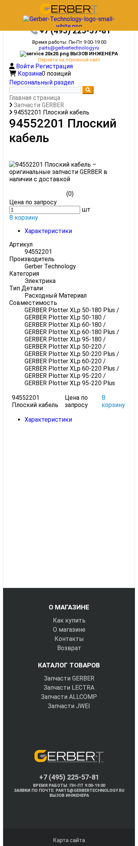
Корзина (30, 73)
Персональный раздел (41, 82)
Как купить (69, 620)
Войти (25, 66)
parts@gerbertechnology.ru (69, 48)
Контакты (69, 638)
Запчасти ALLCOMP (69, 696)
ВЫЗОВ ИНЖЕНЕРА (69, 795)
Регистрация (54, 66)
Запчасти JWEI (69, 706)
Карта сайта (69, 840)
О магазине (69, 629)
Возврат (69, 648)
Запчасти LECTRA (69, 687)
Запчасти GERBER (69, 678)
